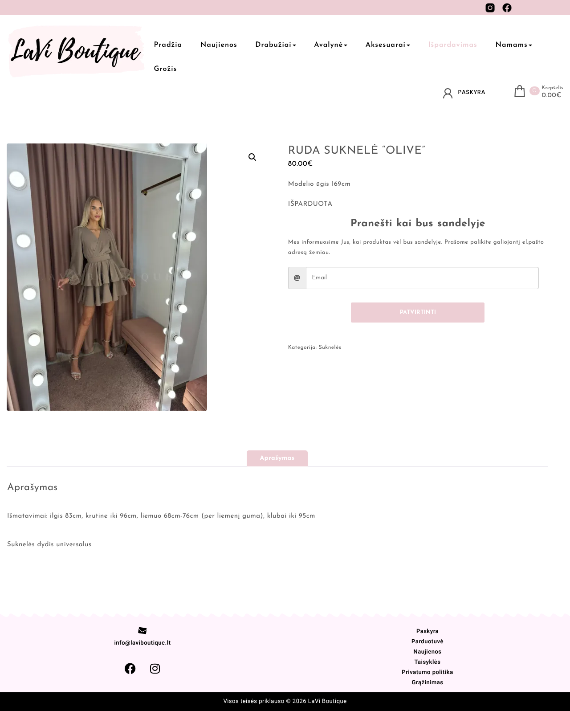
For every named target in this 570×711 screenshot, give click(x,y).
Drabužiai (273, 45)
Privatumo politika (427, 672)
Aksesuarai (386, 45)
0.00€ (552, 95)
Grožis (165, 69)
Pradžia (168, 45)
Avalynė (328, 45)
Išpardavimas (452, 45)
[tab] (277, 458)
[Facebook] (130, 669)
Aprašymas (277, 458)
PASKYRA (472, 92)
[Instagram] (155, 669)
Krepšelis (552, 88)
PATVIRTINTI (418, 312)
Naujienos (218, 45)
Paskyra (427, 631)
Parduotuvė (427, 641)
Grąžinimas (427, 682)
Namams (511, 45)
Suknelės (330, 347)
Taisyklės (427, 662)
